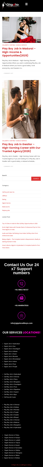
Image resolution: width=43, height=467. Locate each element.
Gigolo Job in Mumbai (11, 356)
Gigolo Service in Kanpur (12, 437)
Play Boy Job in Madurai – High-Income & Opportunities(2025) (19, 52)
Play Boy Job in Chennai (11, 404)
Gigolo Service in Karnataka (13, 448)
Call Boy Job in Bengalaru (12, 382)
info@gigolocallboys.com (21, 323)
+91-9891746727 (21, 290)
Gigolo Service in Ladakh (12, 440)
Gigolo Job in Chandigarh (12, 349)
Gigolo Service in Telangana (13, 453)
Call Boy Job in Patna (11, 379)
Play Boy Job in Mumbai (11, 409)
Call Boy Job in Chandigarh (12, 384)
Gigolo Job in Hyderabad (12, 343)
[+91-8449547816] (21, 298)
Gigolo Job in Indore (10, 361)
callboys (5, 45)
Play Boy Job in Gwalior (11, 415)
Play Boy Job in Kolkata (11, 407)
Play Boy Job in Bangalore (12, 425)
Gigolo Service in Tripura (12, 442)
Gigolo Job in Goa (9, 346)
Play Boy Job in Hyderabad (12, 427)
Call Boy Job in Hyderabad (12, 374)
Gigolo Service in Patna (11, 435)
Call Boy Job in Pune (10, 387)
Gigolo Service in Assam (12, 445)
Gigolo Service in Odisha (12, 450)
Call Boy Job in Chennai (11, 376)
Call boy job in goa (10, 397)
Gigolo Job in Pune (10, 364)
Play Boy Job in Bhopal (11, 417)
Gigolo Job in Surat (10, 354)
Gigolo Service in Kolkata (12, 458)
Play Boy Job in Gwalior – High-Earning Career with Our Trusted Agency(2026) (21, 148)
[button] (26, 4)
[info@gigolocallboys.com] (21, 315)
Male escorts (6, 207)
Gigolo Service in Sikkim (12, 455)
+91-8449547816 (21, 305)
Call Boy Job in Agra (10, 394)
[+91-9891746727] (21, 284)
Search (4, 175)
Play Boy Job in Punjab (11, 412)
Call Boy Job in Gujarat (11, 392)
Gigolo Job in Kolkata (10, 351)
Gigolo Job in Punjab (10, 366)
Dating (12, 45)
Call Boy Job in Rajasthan (12, 389)
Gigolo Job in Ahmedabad (12, 359)
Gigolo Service (21, 45)
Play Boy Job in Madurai (11, 422)
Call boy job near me (8, 192)
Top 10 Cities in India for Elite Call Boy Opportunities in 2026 (19, 223)
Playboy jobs (6, 210)
